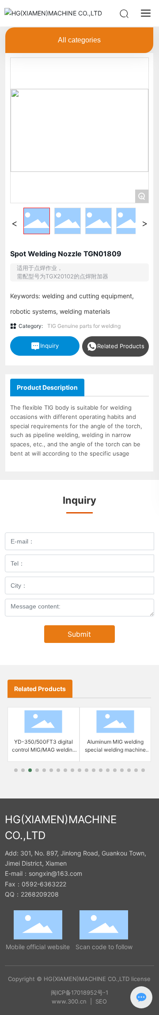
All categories (79, 40)
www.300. (66, 1001)
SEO (101, 1001)
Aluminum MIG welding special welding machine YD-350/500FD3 (115, 749)
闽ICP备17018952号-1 (79, 992)
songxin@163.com (55, 873)
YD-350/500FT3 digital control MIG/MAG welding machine (44, 749)
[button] (16, 770)
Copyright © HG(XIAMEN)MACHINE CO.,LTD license (79, 978)
